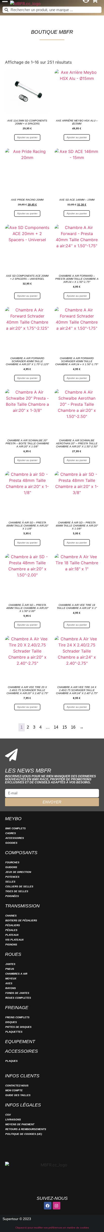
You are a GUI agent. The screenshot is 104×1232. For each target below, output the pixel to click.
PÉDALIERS (12, 925)
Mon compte (14, 1090)
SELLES (10, 881)
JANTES (10, 964)
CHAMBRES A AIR (16, 973)
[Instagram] (56, 1205)
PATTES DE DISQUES (18, 1027)
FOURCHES (12, 862)
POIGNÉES (12, 896)
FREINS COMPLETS (17, 1017)
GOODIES (11, 842)
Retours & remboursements (25, 1129)
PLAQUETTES (13, 1031)
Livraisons (13, 1119)
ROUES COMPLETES (18, 997)
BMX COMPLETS (15, 828)
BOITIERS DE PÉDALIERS (21, 920)
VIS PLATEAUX (14, 939)
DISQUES (11, 1022)
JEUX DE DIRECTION (18, 872)
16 (73, 727)
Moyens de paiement (19, 1124)
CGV (8, 1114)
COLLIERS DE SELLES (19, 886)
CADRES (10, 833)
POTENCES (12, 876)
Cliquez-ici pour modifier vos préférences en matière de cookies (52, 1227)
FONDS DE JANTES (17, 993)
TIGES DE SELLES (16, 891)
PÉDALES (11, 930)
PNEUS (9, 968)
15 (64, 727)
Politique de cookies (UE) (23, 1134)
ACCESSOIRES (14, 838)
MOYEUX (10, 978)
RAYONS (10, 988)
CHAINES (11, 915)
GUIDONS (11, 867)
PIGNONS (11, 944)
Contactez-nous (17, 1085)
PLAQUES (11, 1061)
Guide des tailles (18, 1095)
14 (56, 727)
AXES (8, 983)
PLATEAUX (12, 935)
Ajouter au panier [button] (27, 137)
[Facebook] (47, 1205)
